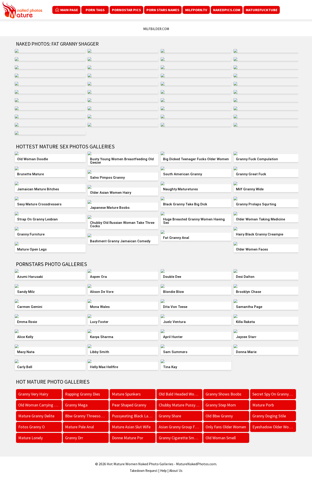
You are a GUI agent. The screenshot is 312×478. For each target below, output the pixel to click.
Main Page (69, 10)
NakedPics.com (226, 10)
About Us (175, 470)
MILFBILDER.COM (156, 29)
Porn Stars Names (162, 10)
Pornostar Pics (126, 10)
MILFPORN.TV (196, 10)
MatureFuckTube (262, 10)
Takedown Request (144, 470)
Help (163, 470)
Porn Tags (95, 10)
